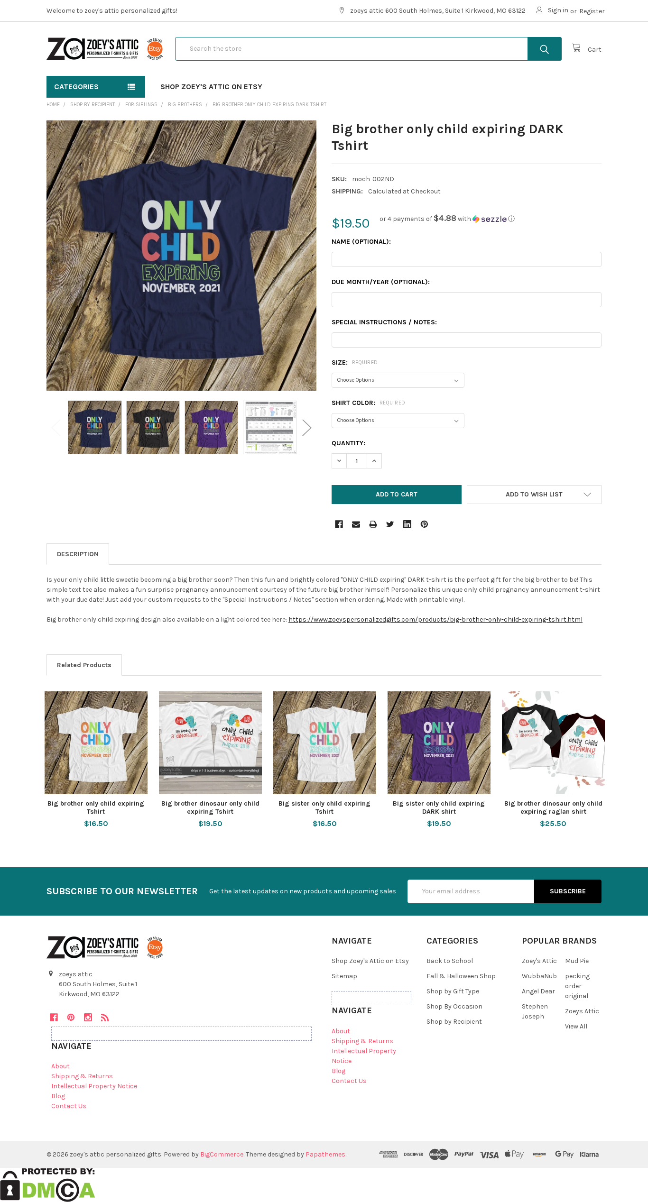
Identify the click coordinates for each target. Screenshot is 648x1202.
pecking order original (577, 986)
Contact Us (68, 1106)
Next (306, 427)
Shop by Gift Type (452, 991)
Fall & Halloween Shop (461, 976)
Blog (58, 1096)
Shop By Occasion (454, 1006)
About (60, 1066)
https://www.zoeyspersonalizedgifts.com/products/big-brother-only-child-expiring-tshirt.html (435, 619)
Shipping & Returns (82, 1076)
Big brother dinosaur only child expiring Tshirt (210, 807)
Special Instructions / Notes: (384, 322)
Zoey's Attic (539, 961)
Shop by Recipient (454, 1022)
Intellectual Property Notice (94, 1086)
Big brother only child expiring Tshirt (95, 807)
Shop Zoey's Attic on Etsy (211, 86)
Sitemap (344, 976)
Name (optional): (361, 242)
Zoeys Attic (582, 1011)
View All (576, 1026)
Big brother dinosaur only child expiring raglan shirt (553, 807)
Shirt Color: (369, 403)
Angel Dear (538, 991)
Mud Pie (577, 961)
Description (78, 554)
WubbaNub (539, 976)
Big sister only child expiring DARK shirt (439, 807)
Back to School (449, 961)
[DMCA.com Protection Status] (47, 1185)
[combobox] (368, 49)
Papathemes (325, 1154)
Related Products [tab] (84, 665)
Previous (55, 427)
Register (592, 11)
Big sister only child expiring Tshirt (324, 807)
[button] (447, 218)
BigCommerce (221, 1154)
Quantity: (348, 443)
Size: (355, 362)
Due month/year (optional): (381, 282)
